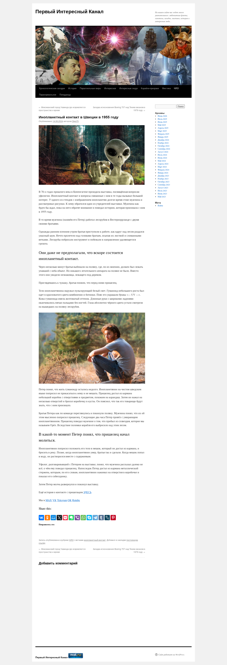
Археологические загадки (52, 88)
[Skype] (89, 517)
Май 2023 (162, 196)
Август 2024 (163, 151)
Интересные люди (128, 88)
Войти (160, 205)
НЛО (176, 88)
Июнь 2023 (162, 193)
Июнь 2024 (162, 157)
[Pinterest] (113, 517)
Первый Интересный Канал (69, 11)
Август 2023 (163, 187)
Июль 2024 (162, 154)
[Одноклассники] (47, 517)
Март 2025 (162, 130)
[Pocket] (65, 517)
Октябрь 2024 (163, 145)
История (72, 88)
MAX (49, 500)
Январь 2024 (163, 172)
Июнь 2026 (162, 116)
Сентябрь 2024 (164, 148)
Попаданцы (65, 94)
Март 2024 (162, 166)
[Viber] (77, 517)
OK (70, 500)
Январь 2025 (163, 136)
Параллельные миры (90, 88)
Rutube (76, 500)
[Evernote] (71, 517)
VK (55, 500)
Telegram (62, 500)
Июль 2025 (162, 119)
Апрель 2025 (163, 127)
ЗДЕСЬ (87, 492)
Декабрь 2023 (163, 175)
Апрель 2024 (163, 163)
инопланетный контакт (95, 540)
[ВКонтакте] (41, 517)
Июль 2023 (162, 190)
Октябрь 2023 (163, 181)
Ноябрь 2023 (163, 178)
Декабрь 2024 (163, 139)
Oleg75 (75, 121)
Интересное (110, 88)
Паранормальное (47, 94)
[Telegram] (95, 517)
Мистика (166, 88)
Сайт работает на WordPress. (171, 654)
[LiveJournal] (107, 517)
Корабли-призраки (150, 88)
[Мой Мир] (53, 517)
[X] (59, 517)
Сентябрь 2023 (164, 184)
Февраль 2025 (163, 133)
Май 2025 (162, 125)
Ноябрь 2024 (163, 142)
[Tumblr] (101, 517)
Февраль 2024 (163, 169)
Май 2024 (162, 160)
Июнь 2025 (162, 122)
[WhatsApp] (83, 517)
